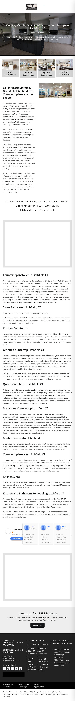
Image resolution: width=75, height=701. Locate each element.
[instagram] (8, 668)
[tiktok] (16, 668)
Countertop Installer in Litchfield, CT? (33, 281)
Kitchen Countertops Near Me (29, 694)
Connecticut (47, 209)
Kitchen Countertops (64, 73)
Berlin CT (29, 659)
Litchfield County (30, 209)
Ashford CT (30, 651)
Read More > (6, 62)
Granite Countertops (10, 73)
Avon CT (41, 651)
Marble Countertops (28, 73)
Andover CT (30, 648)
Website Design (8, 692)
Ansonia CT (42, 648)
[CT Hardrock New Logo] (31, 3)
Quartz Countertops (46, 73)
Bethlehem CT (43, 662)
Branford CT (31, 667)
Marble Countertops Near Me (51, 694)
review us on (16, 538)
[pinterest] (12, 668)
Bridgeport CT (43, 667)
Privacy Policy (52, 692)
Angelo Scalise (33, 526)
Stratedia (19, 692)
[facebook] (4, 668)
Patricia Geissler (65, 526)
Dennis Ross (49, 526)
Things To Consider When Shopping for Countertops (61, 663)
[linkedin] (20, 668)
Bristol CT (41, 670)
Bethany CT (42, 659)
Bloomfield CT (43, 664)
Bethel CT (30, 662)
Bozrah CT (30, 664)
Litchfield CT (53, 201)
